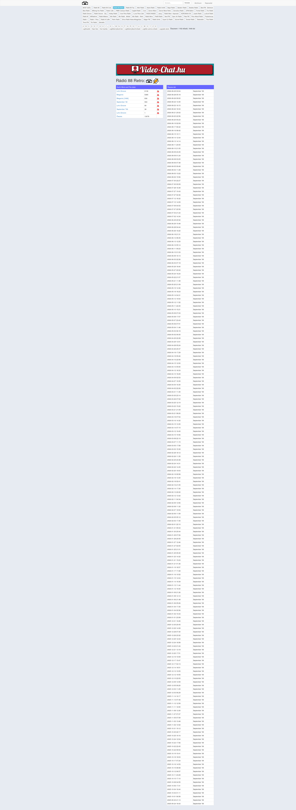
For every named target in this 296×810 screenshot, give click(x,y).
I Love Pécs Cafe (138, 13)
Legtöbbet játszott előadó (132, 29)
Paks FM (186, 16)
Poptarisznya (209, 16)
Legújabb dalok (164, 29)
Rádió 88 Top (130, 8)
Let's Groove (121, 91)
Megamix (120, 94)
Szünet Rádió (179, 19)
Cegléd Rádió (136, 11)
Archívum (198, 3)
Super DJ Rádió (168, 19)
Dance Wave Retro (165, 11)
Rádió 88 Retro (118, 8)
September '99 (122, 102)
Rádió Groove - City (100, 13)
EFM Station (190, 11)
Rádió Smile (156, 19)
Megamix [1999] (122, 98)
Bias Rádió (86, 11)
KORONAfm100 (186, 13)
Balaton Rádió (182, 8)
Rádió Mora (149, 16)
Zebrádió (102, 22)
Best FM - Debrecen (207, 8)
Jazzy (160, 13)
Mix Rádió (113, 16)
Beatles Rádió (193, 8)
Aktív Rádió (140, 8)
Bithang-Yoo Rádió (98, 11)
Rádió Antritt (161, 8)
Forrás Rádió (200, 11)
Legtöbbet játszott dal (116, 29)
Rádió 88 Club (106, 8)
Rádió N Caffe (105, 19)
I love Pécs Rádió (125, 13)
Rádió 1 (85, 19)
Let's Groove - (122, 113)
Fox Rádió (210, 11)
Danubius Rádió (178, 11)
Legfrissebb (86, 29)
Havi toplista (104, 29)
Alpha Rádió (151, 8)
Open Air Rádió (177, 16)
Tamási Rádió (190, 19)
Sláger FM (147, 19)
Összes (119, 116)
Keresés (187, 3)
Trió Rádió (94, 22)
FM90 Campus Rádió (122, 11)
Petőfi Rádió (159, 16)
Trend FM (86, 22)
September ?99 (122, 109)
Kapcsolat (208, 3)
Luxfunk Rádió (208, 13)
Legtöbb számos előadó (149, 29)
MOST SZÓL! (87, 8)
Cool (144, 11)
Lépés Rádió (197, 13)
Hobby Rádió (113, 13)
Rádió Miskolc (103, 16)
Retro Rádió (116, 19)
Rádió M (85, 16)
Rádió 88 (96, 8)
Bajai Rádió (171, 8)
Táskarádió (200, 19)
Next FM (167, 16)
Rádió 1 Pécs (94, 19)
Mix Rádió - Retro (137, 16)
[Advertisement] (165, 47)
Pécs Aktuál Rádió (197, 16)
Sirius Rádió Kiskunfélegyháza (131, 19)
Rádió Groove (87, 13)
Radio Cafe (110, 11)
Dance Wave (152, 11)
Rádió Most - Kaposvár (171, 13)
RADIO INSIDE (151, 13)
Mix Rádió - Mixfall (124, 16)
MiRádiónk (93, 16)
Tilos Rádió (209, 19)
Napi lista (95, 29)
